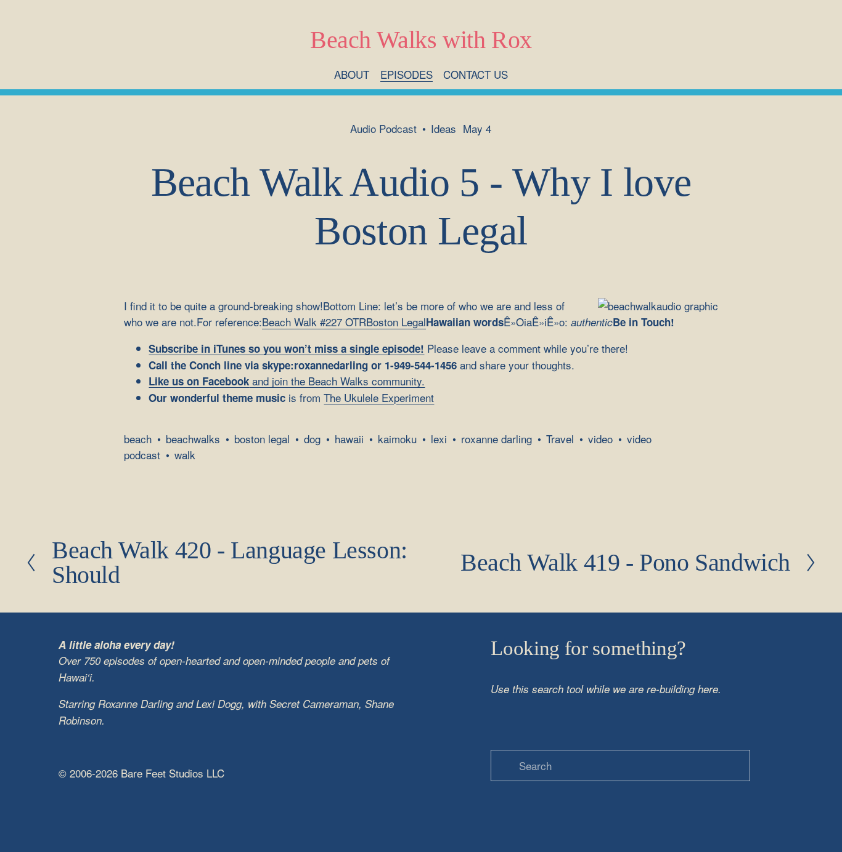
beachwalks (193, 438)
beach (138, 438)
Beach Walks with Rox (421, 40)
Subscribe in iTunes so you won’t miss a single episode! (286, 348)
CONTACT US (475, 74)
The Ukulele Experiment (379, 397)
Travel (560, 438)
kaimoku (397, 438)
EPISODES (406, 74)
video (600, 438)
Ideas (443, 128)
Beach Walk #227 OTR (314, 321)
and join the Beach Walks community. (287, 380)
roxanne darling (496, 438)
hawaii (349, 438)
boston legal (262, 438)
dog (312, 438)
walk (184, 454)
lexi (439, 438)
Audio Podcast (383, 128)
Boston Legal (396, 321)
